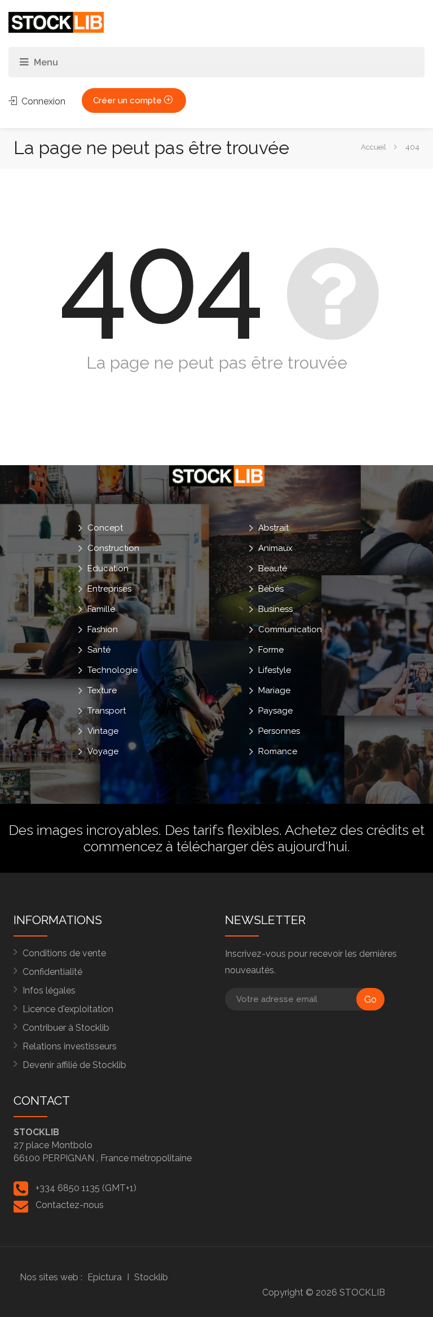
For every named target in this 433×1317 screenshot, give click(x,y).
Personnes (279, 731)
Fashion (102, 629)
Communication (290, 629)
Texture (102, 690)
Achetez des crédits (347, 829)
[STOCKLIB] (56, 21)
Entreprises (109, 589)
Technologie (112, 670)
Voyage (102, 751)
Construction (113, 548)
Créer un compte (128, 100)
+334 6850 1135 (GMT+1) (86, 1188)
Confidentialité (52, 971)
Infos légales (49, 990)
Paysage (275, 711)
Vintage (102, 731)
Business (275, 609)
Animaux (275, 548)
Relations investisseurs (70, 1046)
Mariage (274, 690)
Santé (99, 650)
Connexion (42, 101)
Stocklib (151, 1277)
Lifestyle (274, 670)
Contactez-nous (70, 1205)
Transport (106, 711)
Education (108, 568)
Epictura (104, 1277)
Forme (271, 650)
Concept (105, 528)
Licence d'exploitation (68, 1009)
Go (370, 999)
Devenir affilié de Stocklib (74, 1065)
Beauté (272, 568)
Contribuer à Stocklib (66, 1027)
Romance (277, 751)
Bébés (271, 589)
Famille (101, 609)
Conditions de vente (64, 953)
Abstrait (273, 528)
